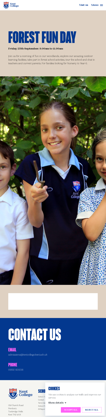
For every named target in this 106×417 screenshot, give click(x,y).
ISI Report (42, 409)
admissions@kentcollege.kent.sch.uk (27, 355)
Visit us (83, 5)
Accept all (71, 410)
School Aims (43, 397)
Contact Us (34, 334)
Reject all (91, 410)
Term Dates (42, 403)
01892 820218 (15, 370)
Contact (41, 400)
